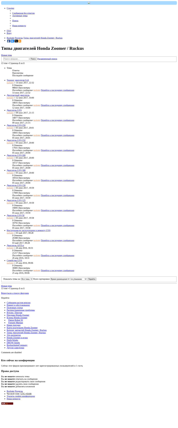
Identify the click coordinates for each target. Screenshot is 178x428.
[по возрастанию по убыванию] (78, 279)
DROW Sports (13, 342)
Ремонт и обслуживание (18, 305)
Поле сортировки (41, 279)
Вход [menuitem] (9, 33)
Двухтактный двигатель (18, 95)
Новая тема (6, 55)
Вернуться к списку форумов (15, 293)
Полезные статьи (15, 307)
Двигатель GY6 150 (16, 185)
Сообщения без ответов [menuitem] (23, 13)
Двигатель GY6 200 (16, 155)
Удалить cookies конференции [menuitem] (21, 396)
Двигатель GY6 (14, 110)
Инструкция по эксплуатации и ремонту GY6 (28, 230)
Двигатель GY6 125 (16, 200)
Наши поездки (13, 325)
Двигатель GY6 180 (16, 170)
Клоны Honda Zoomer (17, 317)
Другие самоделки (15, 347)
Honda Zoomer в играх (17, 337)
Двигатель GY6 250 (16, 125)
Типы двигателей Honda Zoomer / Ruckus (26, 332)
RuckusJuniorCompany (17, 345)
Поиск (33, 59)
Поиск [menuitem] (15, 20)
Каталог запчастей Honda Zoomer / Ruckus (27, 330)
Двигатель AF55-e (15, 245)
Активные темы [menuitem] (20, 15)
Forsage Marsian (15, 322)
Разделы (19, 391)
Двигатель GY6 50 (15, 215)
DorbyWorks (12, 340)
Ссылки (10, 8)
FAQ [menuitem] (9, 30)
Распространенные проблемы (21, 310)
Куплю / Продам (14, 312)
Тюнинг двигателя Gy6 (18, 80)
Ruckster (10, 391)
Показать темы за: (12, 279)
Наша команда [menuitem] (19, 25)
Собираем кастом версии (18, 302)
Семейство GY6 (14, 260)
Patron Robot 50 (15, 320)
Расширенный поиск (47, 59)
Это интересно (14, 335)
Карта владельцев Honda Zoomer (22, 327)
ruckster (10, 83)
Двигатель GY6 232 (16, 140)
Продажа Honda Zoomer (18, 315)
